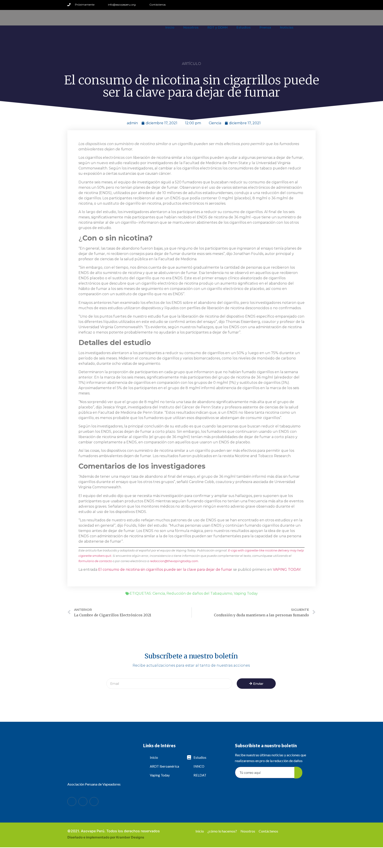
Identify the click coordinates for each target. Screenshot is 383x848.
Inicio (169, 27)
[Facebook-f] (298, 5)
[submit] (298, 772)
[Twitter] (305, 5)
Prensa (265, 27)
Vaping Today (246, 593)
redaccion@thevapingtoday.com (174, 561)
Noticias (286, 27)
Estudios (243, 27)
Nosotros (191, 27)
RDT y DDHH (217, 27)
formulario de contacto (95, 561)
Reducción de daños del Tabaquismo (199, 593)
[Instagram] (312, 5)
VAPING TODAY (287, 569)
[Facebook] (71, 801)
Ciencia (215, 123)
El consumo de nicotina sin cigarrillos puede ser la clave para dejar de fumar (165, 569)
